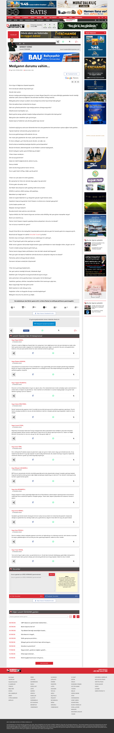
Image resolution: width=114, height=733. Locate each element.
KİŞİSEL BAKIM (75, 693)
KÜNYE (96, 686)
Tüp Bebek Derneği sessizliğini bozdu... (33, 630)
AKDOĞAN (53, 689)
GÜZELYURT (33, 686)
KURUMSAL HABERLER (101, 677)
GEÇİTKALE (53, 696)
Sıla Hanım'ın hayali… (28, 634)
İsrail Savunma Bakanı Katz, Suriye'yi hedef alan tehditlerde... (98, 244)
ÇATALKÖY (53, 679)
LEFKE (32, 689)
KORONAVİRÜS (75, 698)
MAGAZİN (73, 709)
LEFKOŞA (32, 679)
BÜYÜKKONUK (34, 702)
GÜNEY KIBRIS (75, 700)
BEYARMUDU (54, 700)
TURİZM (47, 20)
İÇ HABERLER (25, 17)
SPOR (72, 696)
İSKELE (32, 684)
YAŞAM (73, 714)
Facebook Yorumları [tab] (52, 596)
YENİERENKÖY (34, 707)
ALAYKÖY (32, 698)
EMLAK (73, 691)
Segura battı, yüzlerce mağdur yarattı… (33, 650)
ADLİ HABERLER (52, 17)
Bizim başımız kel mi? (28, 627)
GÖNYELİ (32, 693)
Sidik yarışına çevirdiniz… (29, 638)
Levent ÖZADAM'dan (70, 20)
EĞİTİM (15, 20)
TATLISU (53, 691)
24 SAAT (9, 20)
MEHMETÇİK (33, 705)
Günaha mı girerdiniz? (28, 646)
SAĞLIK (21, 20)
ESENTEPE (53, 684)
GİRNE (32, 677)
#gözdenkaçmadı (55, 20)
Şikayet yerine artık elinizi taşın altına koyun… (36, 642)
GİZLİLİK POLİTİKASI (100, 679)
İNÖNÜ (52, 702)
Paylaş (26, 331)
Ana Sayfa (11, 677)
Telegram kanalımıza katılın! (45, 324)
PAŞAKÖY (53, 698)
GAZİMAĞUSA (34, 682)
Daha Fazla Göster (44, 663)
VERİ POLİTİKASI (99, 682)
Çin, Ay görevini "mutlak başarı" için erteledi (97, 311)
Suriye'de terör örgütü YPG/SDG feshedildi (97, 248)
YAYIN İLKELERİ (99, 684)
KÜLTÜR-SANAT (40, 20)
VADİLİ (52, 693)
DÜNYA (45, 17)
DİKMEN (53, 682)
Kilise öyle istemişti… (28, 654)
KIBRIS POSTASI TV (100, 691)
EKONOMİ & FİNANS (29, 20)
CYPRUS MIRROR (78, 17)
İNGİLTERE (39, 17)
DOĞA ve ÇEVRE (75, 707)
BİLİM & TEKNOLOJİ (76, 705)
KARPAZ (32, 691)
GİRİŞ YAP (52, 574)
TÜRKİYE (32, 17)
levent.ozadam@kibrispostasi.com (69, 49)
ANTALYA (11, 700)
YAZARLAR (17, 17)
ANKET (70, 17)
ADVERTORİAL (75, 702)
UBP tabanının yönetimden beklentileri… (34, 623)
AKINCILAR (33, 696)
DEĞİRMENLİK (34, 700)
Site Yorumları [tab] (16, 596)
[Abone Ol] (71, 78)
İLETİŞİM (97, 689)
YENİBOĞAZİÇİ (54, 707)
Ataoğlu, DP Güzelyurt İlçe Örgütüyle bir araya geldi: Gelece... (98, 307)
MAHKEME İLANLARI (76, 712)
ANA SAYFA (10, 17)
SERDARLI (53, 705)
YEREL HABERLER (63, 17)
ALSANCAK (54, 677)
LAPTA (52, 686)
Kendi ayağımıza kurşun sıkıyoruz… (32, 658)
